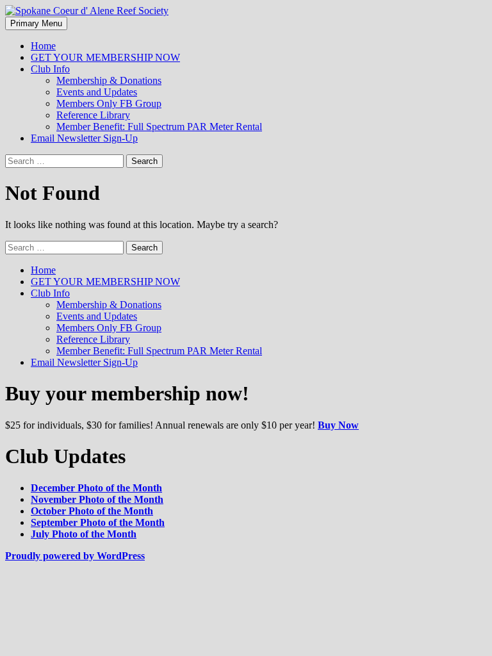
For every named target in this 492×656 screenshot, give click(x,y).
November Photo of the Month (97, 499)
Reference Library (93, 115)
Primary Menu (36, 23)
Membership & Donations (108, 80)
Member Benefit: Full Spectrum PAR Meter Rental (159, 126)
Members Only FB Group (108, 103)
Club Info (50, 68)
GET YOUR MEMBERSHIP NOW (105, 57)
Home (43, 45)
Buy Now (338, 425)
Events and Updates (96, 91)
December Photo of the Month (96, 487)
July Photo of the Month (83, 534)
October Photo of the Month (92, 510)
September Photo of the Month (98, 522)
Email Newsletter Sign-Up (84, 138)
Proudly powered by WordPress (75, 555)
